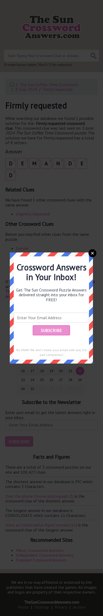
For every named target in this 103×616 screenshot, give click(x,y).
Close (92, 253)
